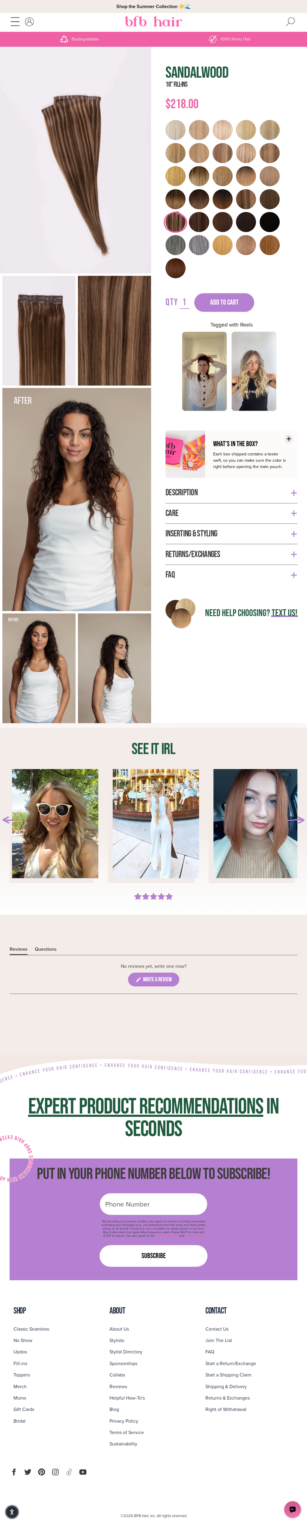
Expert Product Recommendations (145, 1106)
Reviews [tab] (19, 950)
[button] (12, 1512)
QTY (171, 302)
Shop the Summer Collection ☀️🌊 (153, 6)
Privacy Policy (194, 1235)
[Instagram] (55, 1472)
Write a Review (160, 981)
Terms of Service (167, 1235)
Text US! (284, 613)
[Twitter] (27, 1472)
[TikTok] (69, 1472)
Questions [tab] (46, 950)
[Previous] (11, 820)
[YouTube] (83, 1472)
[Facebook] (14, 1472)
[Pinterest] (41, 1472)
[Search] (290, 22)
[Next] (295, 820)
